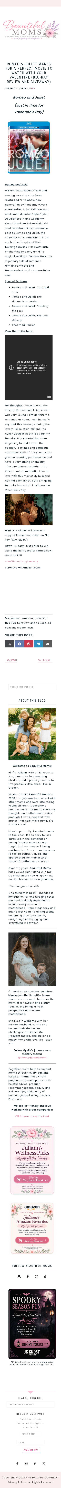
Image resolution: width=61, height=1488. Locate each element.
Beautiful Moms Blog (30, 30)
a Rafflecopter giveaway (21, 561)
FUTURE (44, 660)
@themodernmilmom (32, 1057)
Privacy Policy (17, 1482)
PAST (12, 660)
